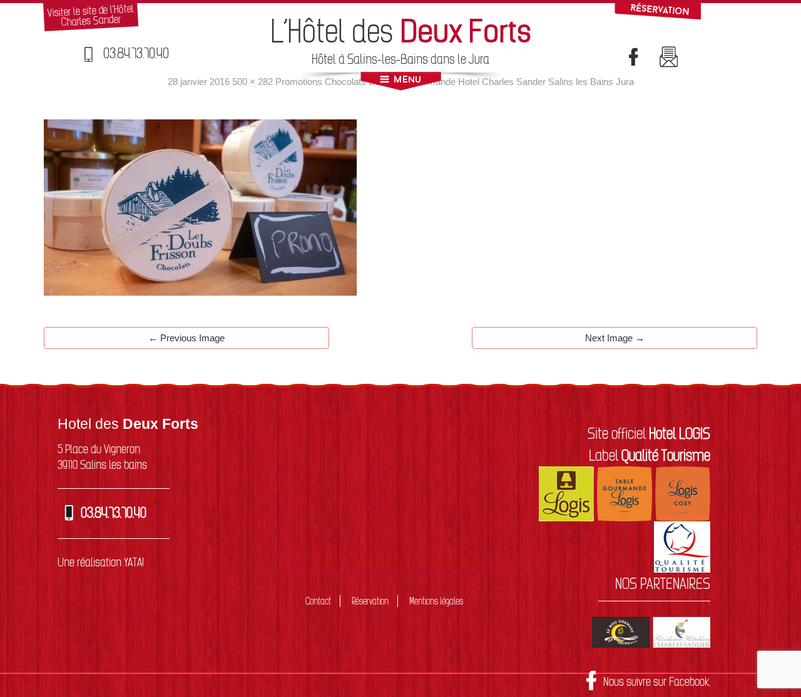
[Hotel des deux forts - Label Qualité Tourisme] (682, 545)
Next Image (615, 338)
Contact (318, 601)
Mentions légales (436, 601)
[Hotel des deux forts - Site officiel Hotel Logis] (566, 492)
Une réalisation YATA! (101, 561)
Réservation (370, 601)
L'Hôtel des (400, 31)
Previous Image (186, 338)
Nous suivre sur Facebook (656, 681)
